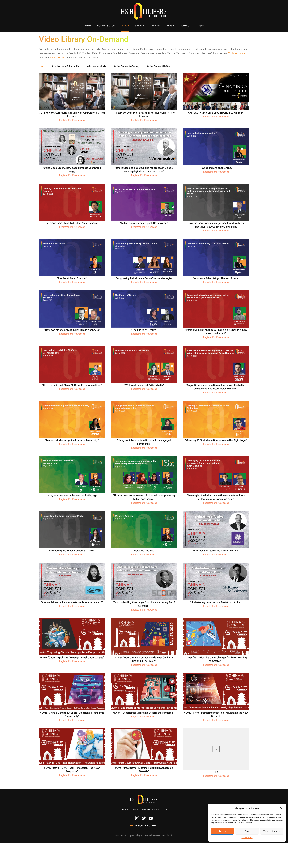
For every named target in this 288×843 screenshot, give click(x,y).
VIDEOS (125, 25)
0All (42, 66)
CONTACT (185, 25)
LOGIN (200, 25)
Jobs (165, 809)
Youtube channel (237, 53)
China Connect (58, 57)
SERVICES (140, 25)
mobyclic (168, 835)
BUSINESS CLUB (106, 25)
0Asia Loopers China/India (65, 66)
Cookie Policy (247, 838)
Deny (247, 831)
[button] (282, 808)
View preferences (271, 831)
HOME (87, 25)
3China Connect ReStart (159, 66)
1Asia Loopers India (96, 66)
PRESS (170, 25)
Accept (222, 831)
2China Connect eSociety (127, 66)
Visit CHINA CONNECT (146, 825)
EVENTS (156, 25)
